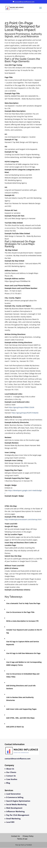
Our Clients (11, 772)
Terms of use (22, 839)
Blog (8, 783)
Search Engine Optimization (18, 801)
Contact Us (11, 776)
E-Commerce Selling (14, 797)
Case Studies (11, 779)
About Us (10, 769)
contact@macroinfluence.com (17, 758)
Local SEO (10, 822)
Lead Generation (13, 794)
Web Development (14, 808)
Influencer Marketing (15, 811)
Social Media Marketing (16, 804)
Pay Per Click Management (17, 815)
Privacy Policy (28, 836)
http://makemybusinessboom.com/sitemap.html (23, 519)
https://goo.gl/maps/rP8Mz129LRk (21, 407)
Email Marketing (13, 818)
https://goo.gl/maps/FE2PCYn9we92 (25, 413)
